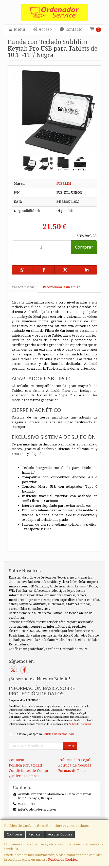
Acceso (45, 29)
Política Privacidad (25, 765)
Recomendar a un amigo (62, 287)
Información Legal (74, 760)
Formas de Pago (72, 771)
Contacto (73, 29)
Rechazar (35, 834)
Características (23, 287)
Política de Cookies (62, 859)
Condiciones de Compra (30, 771)
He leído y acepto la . (44, 734)
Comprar (84, 247)
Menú (19, 29)
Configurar (14, 834)
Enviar (70, 746)
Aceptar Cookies (60, 834)
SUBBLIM (63, 183)
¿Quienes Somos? (24, 776)
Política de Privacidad (79, 724)
